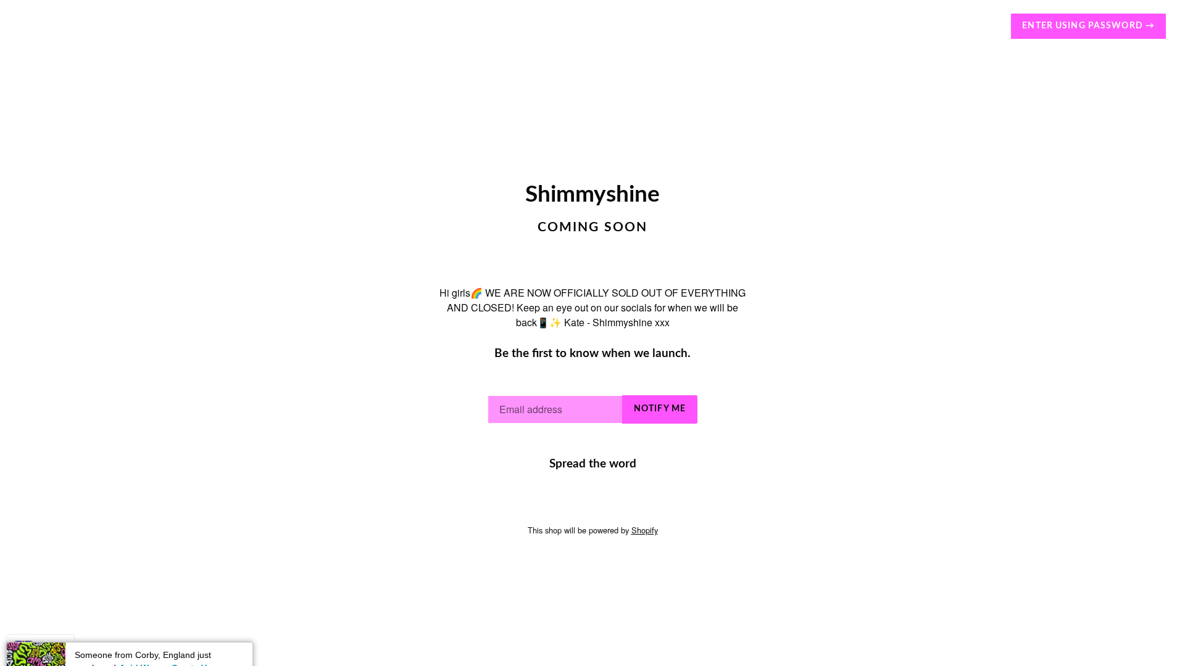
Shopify (644, 530)
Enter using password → (1088, 26)
